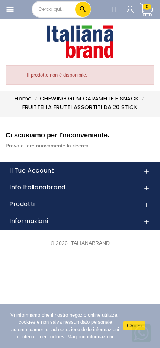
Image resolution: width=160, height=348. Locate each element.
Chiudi (134, 326)
